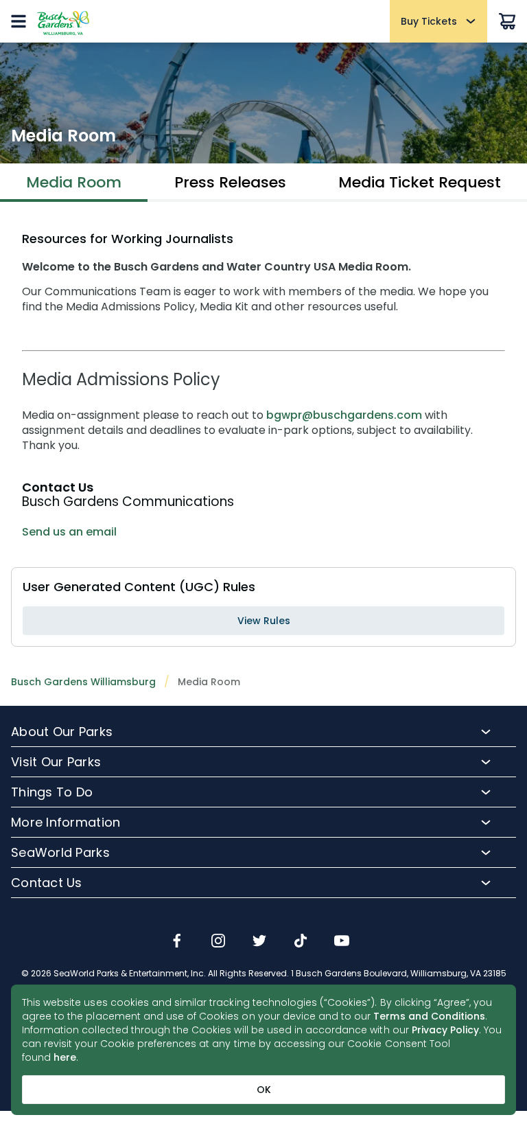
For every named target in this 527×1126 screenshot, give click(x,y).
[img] (177, 942)
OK (264, 1089)
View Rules (263, 621)
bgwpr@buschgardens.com (344, 415)
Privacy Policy (446, 1030)
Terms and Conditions (429, 1016)
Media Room (73, 182)
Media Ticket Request (419, 182)
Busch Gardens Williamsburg (83, 682)
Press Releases (230, 182)
